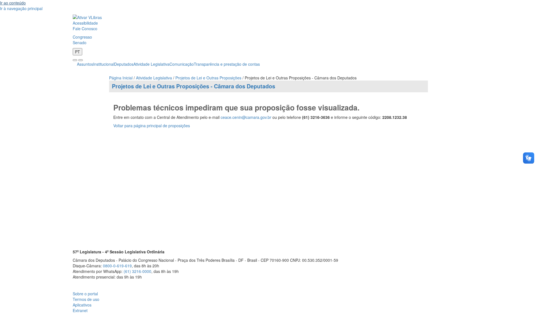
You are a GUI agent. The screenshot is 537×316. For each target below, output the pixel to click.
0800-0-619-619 (117, 265)
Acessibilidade (85, 23)
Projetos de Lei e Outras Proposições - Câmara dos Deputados (193, 86)
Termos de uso (86, 299)
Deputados (123, 64)
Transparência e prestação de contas (227, 64)
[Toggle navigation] (75, 60)
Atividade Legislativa (151, 64)
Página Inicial (121, 78)
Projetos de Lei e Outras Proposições (208, 78)
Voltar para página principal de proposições (151, 125)
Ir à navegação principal (21, 8)
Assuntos (85, 64)
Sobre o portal (85, 293)
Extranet (80, 310)
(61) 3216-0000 (137, 271)
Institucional (103, 64)
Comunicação (181, 64)
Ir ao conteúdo (13, 3)
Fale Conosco (85, 28)
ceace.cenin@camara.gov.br (246, 117)
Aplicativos (82, 305)
